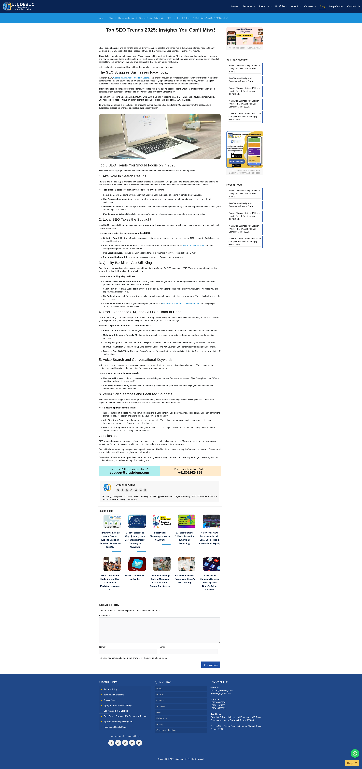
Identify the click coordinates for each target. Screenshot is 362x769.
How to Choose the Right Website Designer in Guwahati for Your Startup (244, 68)
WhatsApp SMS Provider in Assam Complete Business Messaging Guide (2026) (245, 116)
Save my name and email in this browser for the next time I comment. (135, 658)
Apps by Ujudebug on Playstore (118, 721)
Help (350, 763)
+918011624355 (190, 472)
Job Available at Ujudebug (116, 711)
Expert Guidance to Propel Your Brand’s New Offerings (185, 579)
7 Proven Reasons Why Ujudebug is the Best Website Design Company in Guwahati (135, 540)
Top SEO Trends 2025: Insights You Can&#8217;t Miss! (202, 18)
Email (163, 647)
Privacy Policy (110, 689)
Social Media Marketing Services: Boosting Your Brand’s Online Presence (209, 582)
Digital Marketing (126, 18)
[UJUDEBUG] (18, 6)
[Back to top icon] (341, 763)
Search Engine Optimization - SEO (155, 18)
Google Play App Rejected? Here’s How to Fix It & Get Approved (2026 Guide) (244, 91)
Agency (159, 724)
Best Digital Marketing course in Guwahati (160, 536)
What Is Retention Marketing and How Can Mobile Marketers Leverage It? (110, 582)
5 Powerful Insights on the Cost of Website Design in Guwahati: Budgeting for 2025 (110, 540)
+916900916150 (218, 702)
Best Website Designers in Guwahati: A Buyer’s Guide (241, 79)
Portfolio (160, 694)
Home (100, 18)
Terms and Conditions (114, 694)
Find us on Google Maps (115, 727)
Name (102, 647)
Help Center (161, 718)
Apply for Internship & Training (118, 705)
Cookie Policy (110, 700)
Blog (111, 18)
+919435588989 (218, 708)
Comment (104, 615)
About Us (160, 706)
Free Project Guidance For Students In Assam (125, 716)
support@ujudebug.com (129, 472)
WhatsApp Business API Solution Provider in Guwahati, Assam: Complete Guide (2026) (244, 104)
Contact (160, 700)
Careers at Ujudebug (165, 730)
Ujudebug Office (125, 484)
